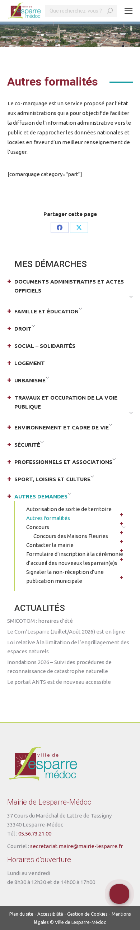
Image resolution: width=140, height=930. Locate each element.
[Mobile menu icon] (128, 10)
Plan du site (21, 913)
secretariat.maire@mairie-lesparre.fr (76, 846)
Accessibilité (50, 913)
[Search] (110, 11)
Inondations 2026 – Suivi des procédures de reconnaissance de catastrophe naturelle (59, 666)
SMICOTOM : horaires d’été (40, 621)
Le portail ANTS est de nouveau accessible (59, 682)
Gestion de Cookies (87, 913)
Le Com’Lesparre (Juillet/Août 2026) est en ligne (66, 632)
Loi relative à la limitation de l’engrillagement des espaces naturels (68, 646)
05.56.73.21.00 (34, 833)
